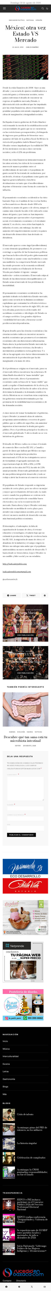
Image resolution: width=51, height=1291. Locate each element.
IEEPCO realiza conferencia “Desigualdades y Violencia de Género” (32, 1219)
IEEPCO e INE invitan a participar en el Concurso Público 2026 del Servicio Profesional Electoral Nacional (30, 1204)
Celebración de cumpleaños (31, 1157)
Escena (12, 610)
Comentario (12, 774)
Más (5, 1094)
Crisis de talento (25, 1114)
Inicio (5, 1041)
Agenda (12, 732)
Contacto (7, 1280)
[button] (47, 8)
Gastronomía (9, 1079)
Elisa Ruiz (32, 666)
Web (8, 824)
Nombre (11, 804)
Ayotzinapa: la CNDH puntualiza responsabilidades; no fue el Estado (32, 1172)
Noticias (30, 20)
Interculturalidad (10, 1056)
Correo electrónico (16, 814)
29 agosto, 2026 (29, 745)
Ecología (21, 732)
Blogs (5, 1086)
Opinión (39, 20)
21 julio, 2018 (21, 629)
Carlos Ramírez (32, 47)
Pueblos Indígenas (34, 610)
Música (21, 651)
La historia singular (27, 1143)
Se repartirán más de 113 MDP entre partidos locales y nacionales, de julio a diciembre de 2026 (32, 1234)
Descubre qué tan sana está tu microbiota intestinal (25, 738)
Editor (32, 629)
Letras (6, 1071)
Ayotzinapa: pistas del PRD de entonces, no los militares (32, 1129)
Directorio (21, 1280)
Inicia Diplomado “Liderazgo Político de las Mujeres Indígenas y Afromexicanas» (31, 1248)
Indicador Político (16, 20)
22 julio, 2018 (17, 47)
